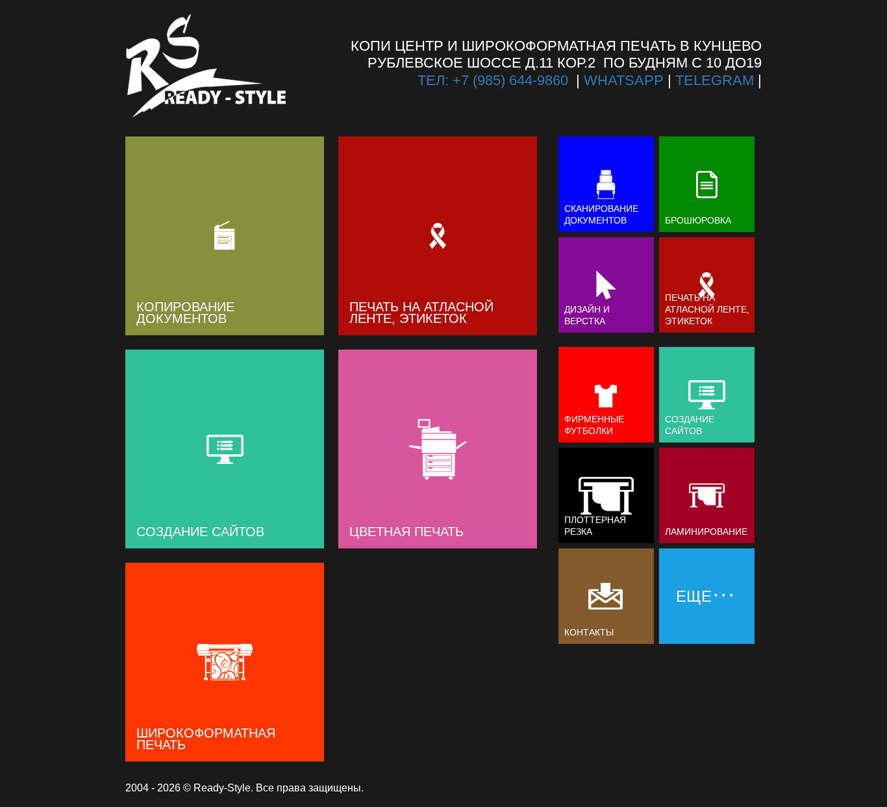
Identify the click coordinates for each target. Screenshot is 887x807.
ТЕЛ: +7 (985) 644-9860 (493, 80)
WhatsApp (624, 80)
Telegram (714, 80)
